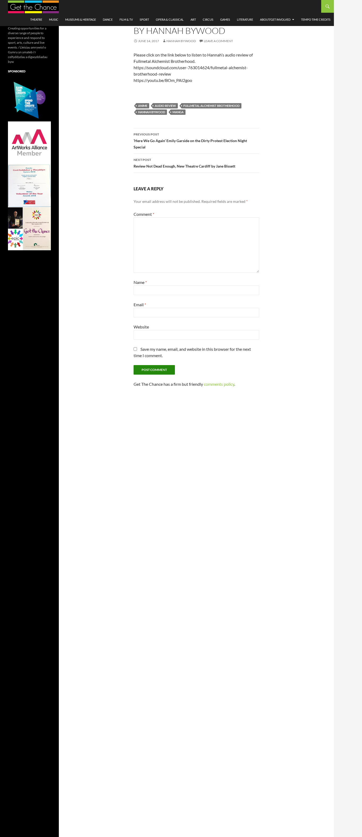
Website (141, 326)
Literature (245, 19)
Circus (208, 19)
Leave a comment (218, 41)
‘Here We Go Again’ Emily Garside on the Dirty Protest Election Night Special (190, 140)
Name (140, 282)
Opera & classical (170, 19)
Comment (144, 214)
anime (142, 105)
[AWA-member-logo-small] (29, 142)
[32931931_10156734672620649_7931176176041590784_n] (29, 185)
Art (193, 19)
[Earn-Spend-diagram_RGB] (29, 100)
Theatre (36, 19)
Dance (108, 19)
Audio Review (165, 105)
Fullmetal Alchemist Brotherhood (211, 105)
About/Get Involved (275, 19)
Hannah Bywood (181, 41)
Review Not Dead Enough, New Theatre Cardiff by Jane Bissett (184, 163)
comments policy (219, 384)
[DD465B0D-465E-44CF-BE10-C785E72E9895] (29, 228)
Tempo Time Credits (315, 19)
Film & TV (126, 19)
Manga (178, 112)
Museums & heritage (80, 19)
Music (53, 19)
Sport (144, 19)
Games (225, 19)
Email (140, 304)
